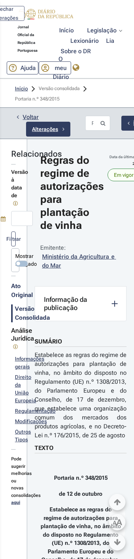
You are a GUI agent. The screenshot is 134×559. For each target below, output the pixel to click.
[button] (45, 15)
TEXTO (44, 447)
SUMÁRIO (48, 341)
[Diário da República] (45, 16)
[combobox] (22, 218)
